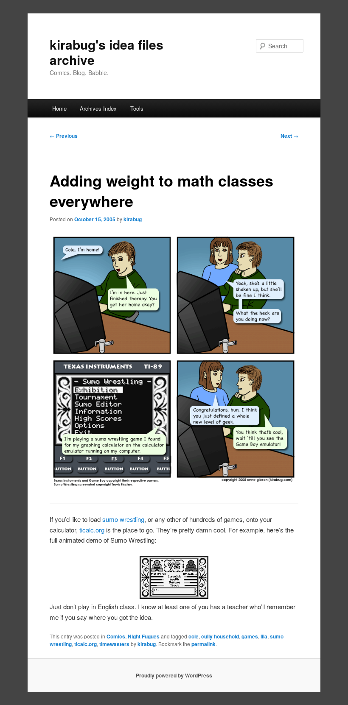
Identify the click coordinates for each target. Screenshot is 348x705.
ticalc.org (91, 529)
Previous (64, 135)
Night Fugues (144, 636)
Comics (116, 636)
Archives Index (98, 108)
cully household (220, 636)
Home (59, 108)
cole (193, 636)
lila (264, 636)
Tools (136, 108)
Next (289, 135)
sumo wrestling (123, 519)
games (249, 636)
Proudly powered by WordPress (174, 675)
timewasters (114, 644)
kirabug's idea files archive (106, 52)
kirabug (132, 219)
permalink (203, 644)
